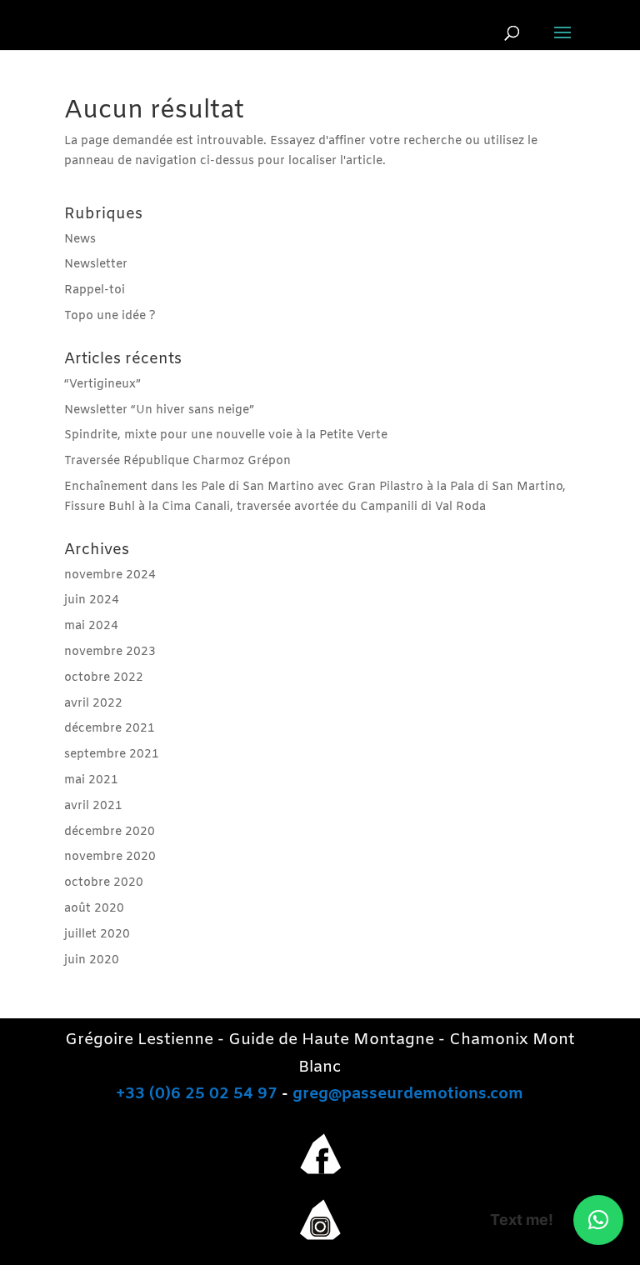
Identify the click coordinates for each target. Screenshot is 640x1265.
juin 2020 (91, 960)
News (80, 240)
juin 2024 (91, 600)
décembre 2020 (109, 832)
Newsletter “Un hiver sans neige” (159, 410)
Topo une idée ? (110, 316)
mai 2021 (91, 780)
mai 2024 (91, 626)
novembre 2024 (110, 575)
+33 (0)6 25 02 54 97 (197, 1094)
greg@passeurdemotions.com (407, 1094)
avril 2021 (93, 806)
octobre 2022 (103, 678)
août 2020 (94, 909)
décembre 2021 (109, 729)
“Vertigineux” (102, 384)
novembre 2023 (110, 652)
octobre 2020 (103, 883)
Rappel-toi (94, 290)
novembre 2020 (110, 857)
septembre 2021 (111, 754)
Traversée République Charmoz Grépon (177, 461)
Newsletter (96, 264)
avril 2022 (93, 704)
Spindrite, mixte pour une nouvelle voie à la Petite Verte (226, 435)
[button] (598, 1220)
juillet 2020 (97, 934)
